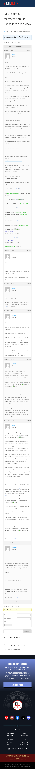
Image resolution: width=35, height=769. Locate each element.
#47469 (29, 284)
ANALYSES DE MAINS (17, 30)
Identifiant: (7, 614)
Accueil (5, 30)
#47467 (29, 50)
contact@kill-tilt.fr (19, 748)
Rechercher (27, 631)
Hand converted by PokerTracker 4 (13, 161)
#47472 (29, 421)
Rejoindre (18, 684)
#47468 (29, 250)
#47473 (29, 543)
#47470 (29, 311)
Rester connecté (10, 622)
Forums (9, 30)
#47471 (29, 359)
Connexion (8, 625)
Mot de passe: (7, 618)
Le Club (10, 739)
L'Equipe (24, 739)
